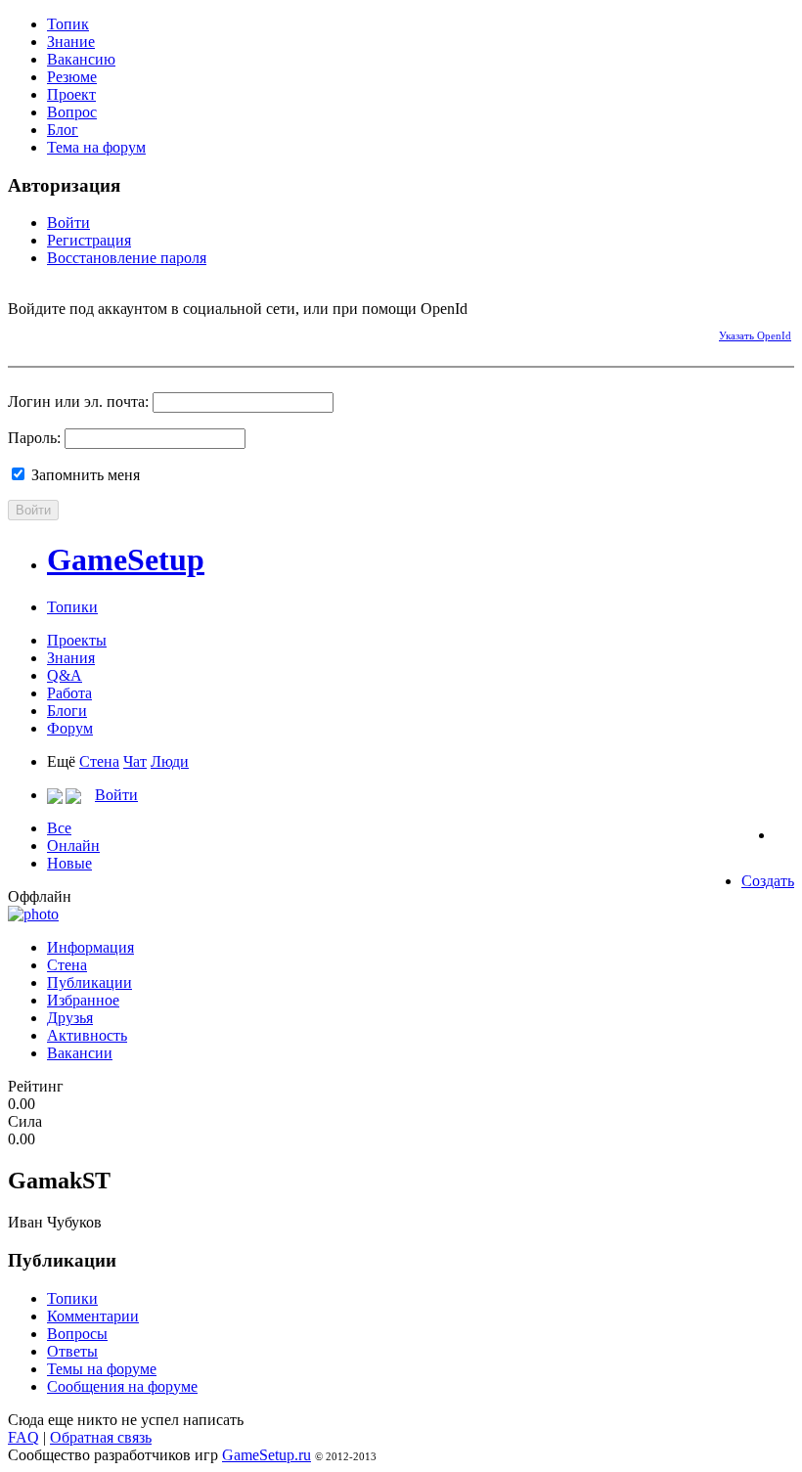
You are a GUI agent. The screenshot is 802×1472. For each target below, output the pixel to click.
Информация (90, 947)
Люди (170, 761)
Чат (135, 761)
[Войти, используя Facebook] (22, 332)
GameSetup (125, 559)
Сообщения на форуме (122, 1386)
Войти (68, 222)
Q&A (64, 675)
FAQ (23, 1437)
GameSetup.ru (266, 1455)
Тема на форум (96, 147)
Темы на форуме (101, 1368)
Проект (71, 94)
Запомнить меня (83, 475)
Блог (62, 129)
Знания (71, 657)
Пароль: (34, 437)
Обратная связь (101, 1437)
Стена (99, 761)
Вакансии (79, 1053)
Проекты (77, 640)
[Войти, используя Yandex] (159, 332)
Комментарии (93, 1316)
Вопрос (72, 112)
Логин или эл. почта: (78, 401)
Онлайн (73, 845)
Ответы (72, 1351)
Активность (87, 1035)
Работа (69, 693)
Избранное (83, 1000)
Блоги (67, 710)
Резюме (72, 76)
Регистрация (89, 240)
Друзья (70, 1017)
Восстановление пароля (126, 257)
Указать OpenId (755, 335)
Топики (72, 607)
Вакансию (81, 59)
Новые (69, 863)
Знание (71, 41)
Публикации (89, 982)
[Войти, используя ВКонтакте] (56, 332)
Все (59, 828)
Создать (767, 880)
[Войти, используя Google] (125, 332)
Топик (68, 24)
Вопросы (77, 1333)
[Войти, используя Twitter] (91, 332)
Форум (70, 728)
